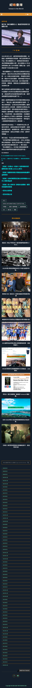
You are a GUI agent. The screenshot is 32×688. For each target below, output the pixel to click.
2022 (4, 200)
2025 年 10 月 (5, 483)
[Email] (27, 14)
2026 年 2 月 (5, 471)
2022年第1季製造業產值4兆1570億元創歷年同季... (16, 269)
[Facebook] (14, 675)
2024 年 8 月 (5, 527)
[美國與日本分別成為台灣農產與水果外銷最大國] (16, 307)
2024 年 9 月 (5, 524)
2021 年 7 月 (5, 643)
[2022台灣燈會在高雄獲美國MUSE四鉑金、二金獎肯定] (16, 356)
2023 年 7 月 (5, 568)
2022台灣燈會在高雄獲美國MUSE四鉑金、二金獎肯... (16, 369)
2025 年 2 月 (5, 508)
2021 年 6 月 (5, 646)
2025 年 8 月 (5, 490)
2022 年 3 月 (5, 618)
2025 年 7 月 (5, 493)
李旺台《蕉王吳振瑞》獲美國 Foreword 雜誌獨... (16, 395)
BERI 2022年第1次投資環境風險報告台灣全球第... (16, 420)
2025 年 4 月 (5, 502)
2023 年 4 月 (5, 577)
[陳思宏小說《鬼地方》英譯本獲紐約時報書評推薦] (16, 282)
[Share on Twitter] (14, 50)
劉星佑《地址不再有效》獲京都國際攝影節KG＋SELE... (16, 244)
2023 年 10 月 (5, 558)
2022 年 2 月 (5, 621)
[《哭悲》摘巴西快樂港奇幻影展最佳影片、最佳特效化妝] (16, 433)
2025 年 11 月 (5, 480)
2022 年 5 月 (5, 612)
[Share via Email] (18, 50)
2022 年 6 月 (5, 608)
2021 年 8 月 (5, 640)
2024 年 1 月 (5, 549)
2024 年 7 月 (5, 530)
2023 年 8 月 (5, 565)
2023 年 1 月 (5, 587)
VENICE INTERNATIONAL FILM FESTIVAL (13, 203)
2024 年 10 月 (5, 521)
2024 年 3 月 (5, 543)
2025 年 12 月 (5, 477)
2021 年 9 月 (5, 637)
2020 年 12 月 (5, 665)
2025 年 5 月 (5, 499)
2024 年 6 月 (5, 533)
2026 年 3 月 (5, 468)
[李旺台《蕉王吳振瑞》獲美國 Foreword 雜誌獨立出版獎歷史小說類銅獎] (16, 382)
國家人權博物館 (13, 206)
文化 (4, 210)
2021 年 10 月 (5, 633)
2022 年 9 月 (5, 599)
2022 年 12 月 (5, 590)
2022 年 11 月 (5, 593)
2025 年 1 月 (5, 511)
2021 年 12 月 (5, 627)
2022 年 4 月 (5, 615)
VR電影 (4, 206)
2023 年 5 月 (5, 574)
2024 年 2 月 (5, 546)
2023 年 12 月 (5, 552)
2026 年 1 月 (5, 474)
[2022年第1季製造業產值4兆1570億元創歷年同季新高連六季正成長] (16, 256)
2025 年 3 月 (5, 505)
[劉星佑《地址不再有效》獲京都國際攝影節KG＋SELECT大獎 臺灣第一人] (16, 231)
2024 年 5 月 (5, 537)
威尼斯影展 (23, 206)
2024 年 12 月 (5, 515)
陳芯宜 (9, 210)
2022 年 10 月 (5, 596)
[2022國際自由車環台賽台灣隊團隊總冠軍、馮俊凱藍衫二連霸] (16, 331)
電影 (15, 210)
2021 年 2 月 (5, 658)
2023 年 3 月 (5, 580)
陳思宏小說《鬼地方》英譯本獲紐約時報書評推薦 (16, 295)
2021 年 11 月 (5, 630)
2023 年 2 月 (5, 583)
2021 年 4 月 (5, 652)
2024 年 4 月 (5, 540)
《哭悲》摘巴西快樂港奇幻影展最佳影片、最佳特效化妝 (16, 446)
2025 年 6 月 (5, 496)
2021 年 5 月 (5, 649)
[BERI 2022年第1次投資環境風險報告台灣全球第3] (16, 407)
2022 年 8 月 (5, 602)
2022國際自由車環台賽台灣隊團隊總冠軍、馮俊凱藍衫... (16, 344)
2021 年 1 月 (5, 662)
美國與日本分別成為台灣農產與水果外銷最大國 (16, 319)
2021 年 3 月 (5, 655)
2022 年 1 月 (5, 624)
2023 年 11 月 (5, 555)
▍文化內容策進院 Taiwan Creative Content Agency (14, 155)
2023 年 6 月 (5, 571)
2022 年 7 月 (5, 605)
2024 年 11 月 (5, 518)
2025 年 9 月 (5, 486)
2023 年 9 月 (5, 561)
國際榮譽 (4, 21)
